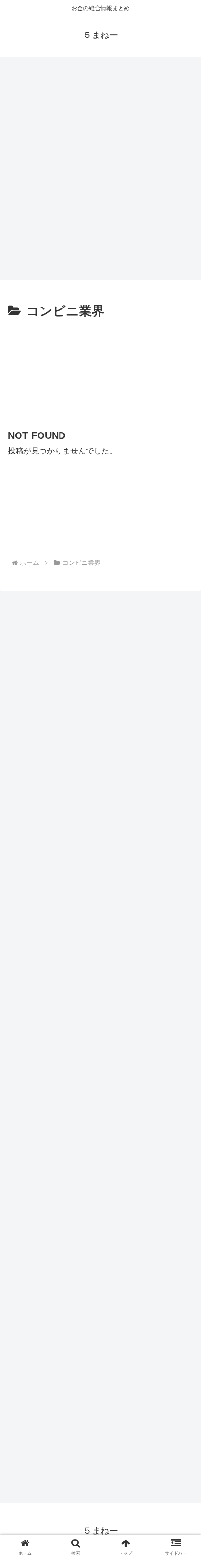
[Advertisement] (100, 165)
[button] (180, 1298)
